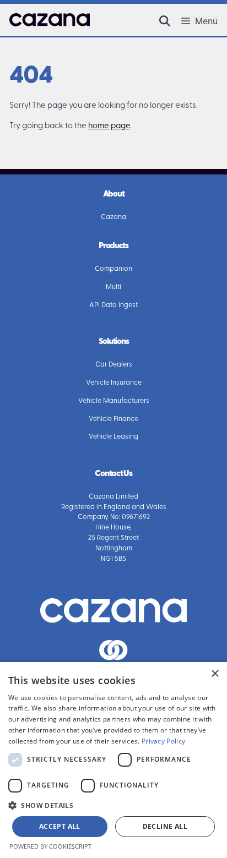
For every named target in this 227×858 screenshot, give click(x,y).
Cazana (113, 217)
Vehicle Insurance (114, 383)
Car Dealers (113, 365)
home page (109, 126)
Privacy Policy (163, 741)
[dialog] (113, 760)
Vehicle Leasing (113, 437)
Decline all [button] (165, 826)
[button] (164, 19)
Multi (113, 287)
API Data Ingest (113, 305)
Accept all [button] (59, 826)
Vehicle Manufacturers (113, 401)
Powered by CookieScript (50, 846)
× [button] (214, 674)
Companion (113, 269)
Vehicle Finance (113, 419)
